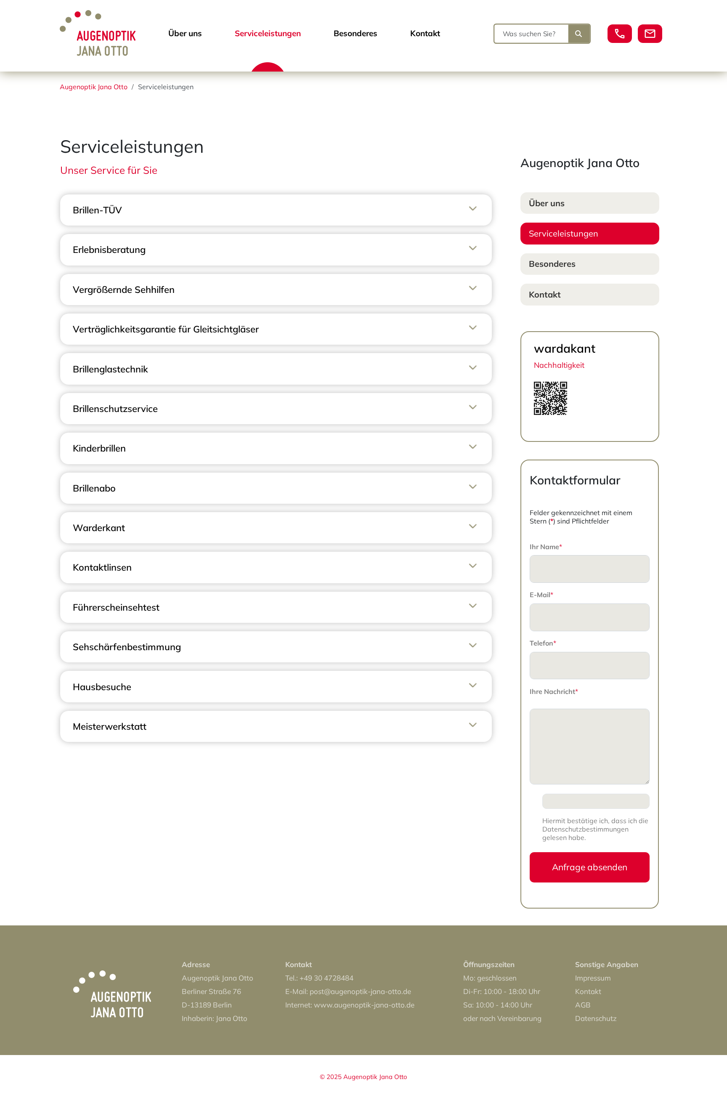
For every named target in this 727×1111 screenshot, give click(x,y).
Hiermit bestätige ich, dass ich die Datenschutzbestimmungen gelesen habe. (595, 829)
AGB (583, 1004)
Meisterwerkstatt (109, 726)
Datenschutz (596, 1018)
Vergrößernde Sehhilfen (124, 289)
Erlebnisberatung (109, 249)
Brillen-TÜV (97, 210)
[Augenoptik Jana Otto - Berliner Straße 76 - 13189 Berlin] (101, 48)
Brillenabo (94, 488)
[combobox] (533, 33)
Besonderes (355, 33)
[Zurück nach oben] (696, 1079)
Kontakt (425, 33)
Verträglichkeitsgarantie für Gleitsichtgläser (166, 329)
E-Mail (541, 594)
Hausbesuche (102, 687)
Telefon (543, 643)
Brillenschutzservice (115, 409)
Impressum (593, 977)
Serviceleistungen (268, 33)
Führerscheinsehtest (116, 607)
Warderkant (99, 528)
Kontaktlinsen (102, 567)
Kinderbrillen (99, 448)
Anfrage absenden (589, 866)
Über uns (185, 33)
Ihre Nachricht (554, 691)
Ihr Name (546, 546)
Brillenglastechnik (110, 369)
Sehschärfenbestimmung (127, 647)
